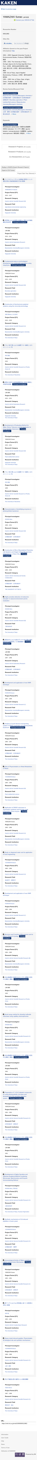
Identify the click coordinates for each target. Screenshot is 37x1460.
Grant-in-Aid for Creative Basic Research (16, 1325)
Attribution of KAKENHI (8, 1451)
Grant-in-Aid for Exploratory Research (15, 242)
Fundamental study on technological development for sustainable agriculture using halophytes (17, 263)
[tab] (19, 146)
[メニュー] (34, 2)
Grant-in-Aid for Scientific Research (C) (15, 704)
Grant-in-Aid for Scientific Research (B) (15, 201)
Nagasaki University (10, 213)
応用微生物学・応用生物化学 (12, 97)
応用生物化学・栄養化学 (11, 1124)
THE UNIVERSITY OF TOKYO (13, 589)
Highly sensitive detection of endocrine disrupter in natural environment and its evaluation (16, 598)
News (3, 1444)
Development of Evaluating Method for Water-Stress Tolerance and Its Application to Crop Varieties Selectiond (17, 427)
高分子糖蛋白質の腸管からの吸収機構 (16, 1379)
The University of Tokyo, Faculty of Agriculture (17, 1211)
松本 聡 (7, 1313)
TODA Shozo (8, 1387)
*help (32, 20)
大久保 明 (14, 314)
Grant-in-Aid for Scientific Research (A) (15, 326)
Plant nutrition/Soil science (12, 457)
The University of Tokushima (12, 375)
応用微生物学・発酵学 (11, 1247)
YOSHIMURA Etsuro (10, 862)
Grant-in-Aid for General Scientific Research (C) (17, 1036)
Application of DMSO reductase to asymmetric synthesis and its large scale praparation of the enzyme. (15, 809)
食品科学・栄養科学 (10, 880)
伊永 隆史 (7, 355)
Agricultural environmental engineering (15, 207)
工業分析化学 (8, 626)
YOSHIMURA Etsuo (10, 777)
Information (4, 1434)
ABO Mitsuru (8, 314)
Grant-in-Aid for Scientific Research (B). (15, 620)
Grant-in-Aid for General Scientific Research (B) (17, 958)
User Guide (4, 1437)
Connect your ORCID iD (23, 20)
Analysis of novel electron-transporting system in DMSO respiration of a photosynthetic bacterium (18, 725)
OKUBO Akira (8, 519)
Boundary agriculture (16, 100)
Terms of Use (5, 1447)
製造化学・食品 (9, 1405)
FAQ (2, 1441)
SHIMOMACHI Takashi (11, 189)
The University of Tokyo (11, 337)
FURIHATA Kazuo (9, 693)
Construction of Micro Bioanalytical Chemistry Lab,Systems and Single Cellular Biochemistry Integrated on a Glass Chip (18, 552)
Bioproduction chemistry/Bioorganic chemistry (17, 95)
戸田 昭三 (15, 1188)
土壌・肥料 (6, 112)
